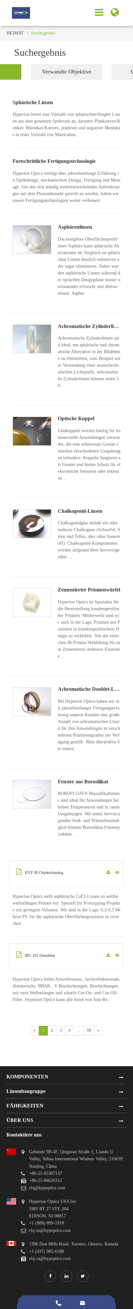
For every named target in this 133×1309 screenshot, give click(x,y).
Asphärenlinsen (75, 227)
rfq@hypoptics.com (47, 1187)
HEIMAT (15, 33)
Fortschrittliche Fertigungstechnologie (54, 161)
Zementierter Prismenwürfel (89, 590)
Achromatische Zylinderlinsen (89, 326)
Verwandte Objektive (66, 71)
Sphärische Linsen (33, 103)
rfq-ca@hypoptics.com (50, 1258)
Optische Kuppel (76, 419)
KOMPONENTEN (27, 1076)
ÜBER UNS (19, 1120)
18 (89, 1030)
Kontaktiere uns (24, 1134)
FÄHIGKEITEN (25, 1105)
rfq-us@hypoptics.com (50, 1230)
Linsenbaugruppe (26, 1091)
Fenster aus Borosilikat (83, 782)
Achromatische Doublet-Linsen (89, 689)
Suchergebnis (43, 33)
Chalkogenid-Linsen (80, 511)
